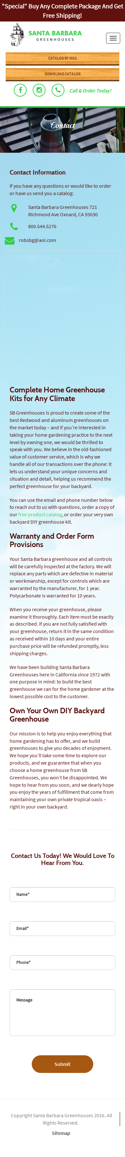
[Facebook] (20, 90)
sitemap (61, 1133)
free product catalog (40, 514)
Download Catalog (62, 74)
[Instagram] (39, 90)
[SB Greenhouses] (43, 35)
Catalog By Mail (62, 58)
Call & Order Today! (90, 90)
